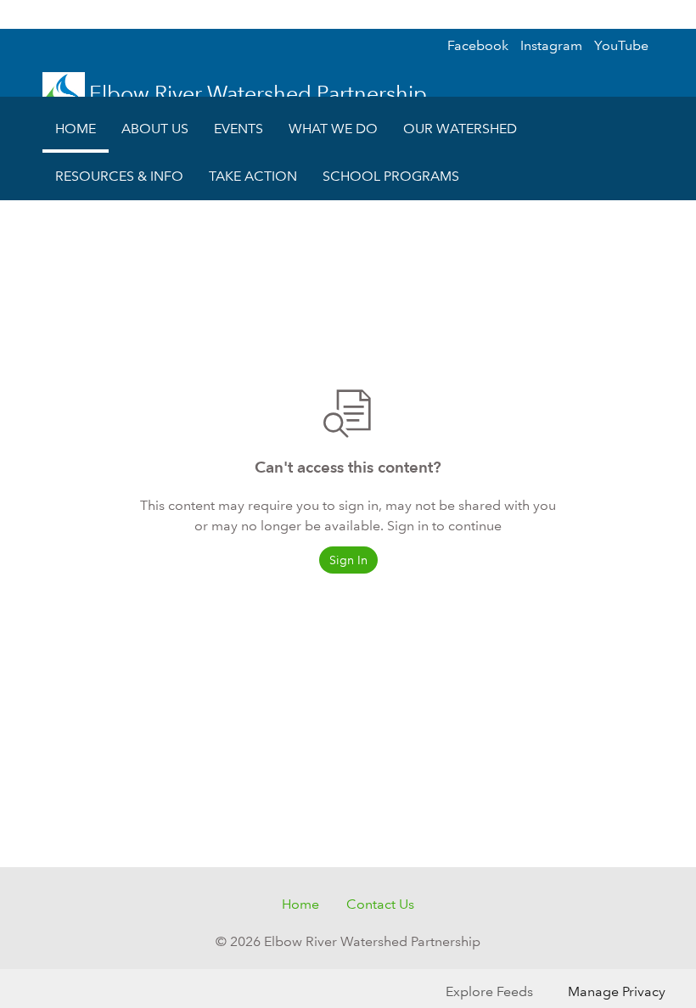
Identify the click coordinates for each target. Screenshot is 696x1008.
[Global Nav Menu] (22, 14)
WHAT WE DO (333, 128)
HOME (75, 128)
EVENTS (238, 128)
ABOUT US (154, 128)
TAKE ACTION (253, 176)
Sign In (650, 14)
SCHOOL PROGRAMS (391, 176)
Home (300, 904)
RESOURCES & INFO (119, 176)
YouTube (621, 45)
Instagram (551, 45)
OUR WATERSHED (460, 128)
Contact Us (380, 904)
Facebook (477, 45)
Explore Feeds (489, 991)
